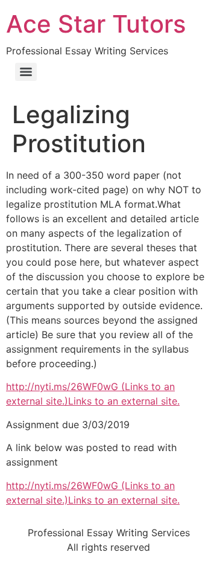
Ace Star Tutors (96, 24)
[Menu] (26, 72)
